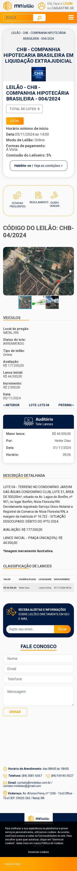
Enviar (62, 629)
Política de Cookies (52, 843)
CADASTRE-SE (63, 8)
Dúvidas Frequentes (18, 196)
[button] (70, 271)
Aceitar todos (13, 864)
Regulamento (39, 196)
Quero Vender (55, 196)
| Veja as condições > (38, 166)
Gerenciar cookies (38, 852)
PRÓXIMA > (66, 405)
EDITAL (15, 121)
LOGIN (67, 4)
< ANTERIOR (11, 405)
